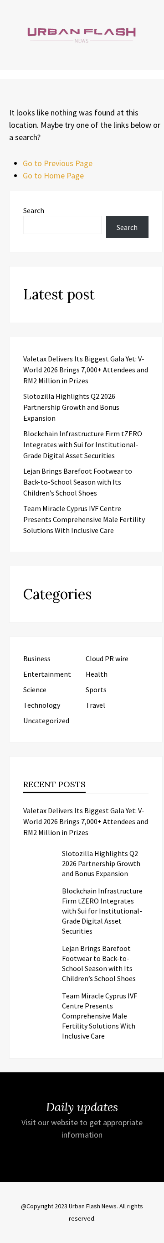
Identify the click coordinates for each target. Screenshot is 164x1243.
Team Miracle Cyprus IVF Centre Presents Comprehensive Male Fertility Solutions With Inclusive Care (84, 519)
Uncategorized (46, 720)
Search (33, 210)
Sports (96, 689)
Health (97, 674)
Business (37, 658)
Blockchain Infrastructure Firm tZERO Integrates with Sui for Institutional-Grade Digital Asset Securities (82, 444)
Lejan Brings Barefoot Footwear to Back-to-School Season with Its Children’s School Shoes (77, 481)
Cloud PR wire (107, 658)
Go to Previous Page (57, 163)
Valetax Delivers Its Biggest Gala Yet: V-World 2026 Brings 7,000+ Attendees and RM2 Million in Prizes (85, 369)
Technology (41, 705)
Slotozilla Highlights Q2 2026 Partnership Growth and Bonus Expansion (71, 407)
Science (34, 689)
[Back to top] (155, 1234)
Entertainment (47, 674)
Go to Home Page (53, 175)
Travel (95, 705)
